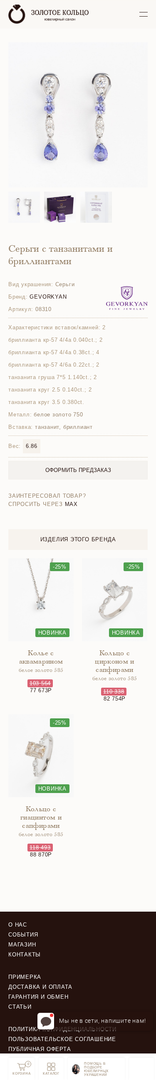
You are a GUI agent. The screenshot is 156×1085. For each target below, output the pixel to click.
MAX (71, 504)
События (23, 935)
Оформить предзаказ (78, 470)
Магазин (22, 944)
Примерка (24, 977)
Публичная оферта (39, 1049)
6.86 (31, 446)
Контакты (24, 954)
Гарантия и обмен (38, 997)
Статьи (20, 1007)
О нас (17, 925)
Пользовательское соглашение (62, 1039)
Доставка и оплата (40, 987)
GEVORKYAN (48, 297)
